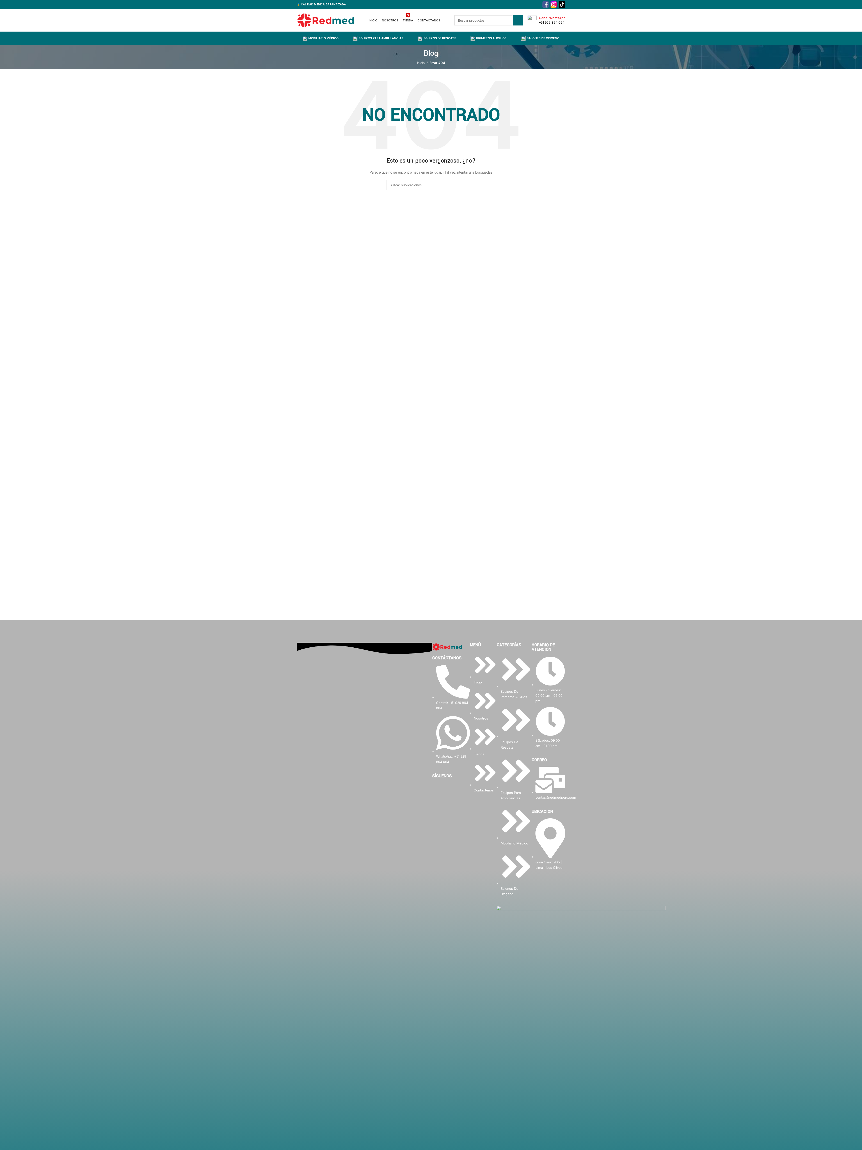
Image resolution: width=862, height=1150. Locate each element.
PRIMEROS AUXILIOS (491, 38)
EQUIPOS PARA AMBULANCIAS (381, 38)
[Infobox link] (546, 20)
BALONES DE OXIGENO (543, 38)
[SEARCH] (518, 20)
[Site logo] (326, 20)
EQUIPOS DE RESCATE (439, 38)
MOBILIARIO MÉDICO (323, 38)
